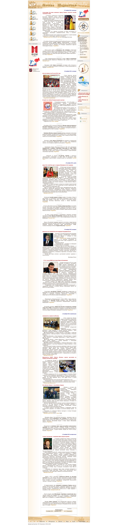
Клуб (73, 521)
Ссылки (80, 109)
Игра (67, 521)
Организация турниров (84, 108)
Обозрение (51, 521)
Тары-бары (82, 521)
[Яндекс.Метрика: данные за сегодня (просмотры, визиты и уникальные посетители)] (83, 118)
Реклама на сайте (83, 106)
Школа (60, 521)
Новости (42, 521)
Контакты (81, 110)
